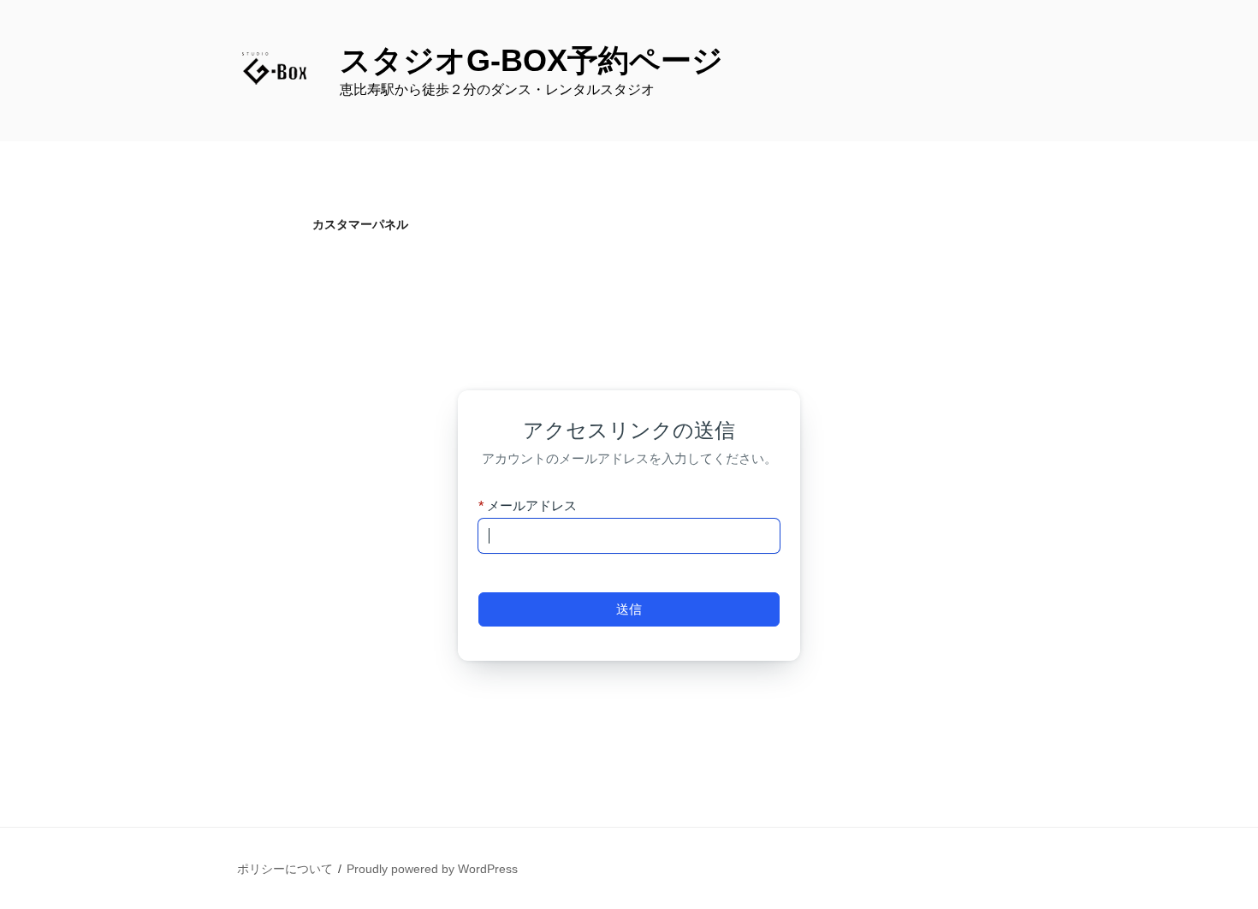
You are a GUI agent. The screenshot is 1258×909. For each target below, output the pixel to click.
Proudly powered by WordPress (432, 869)
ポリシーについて (285, 869)
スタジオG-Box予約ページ (531, 60)
